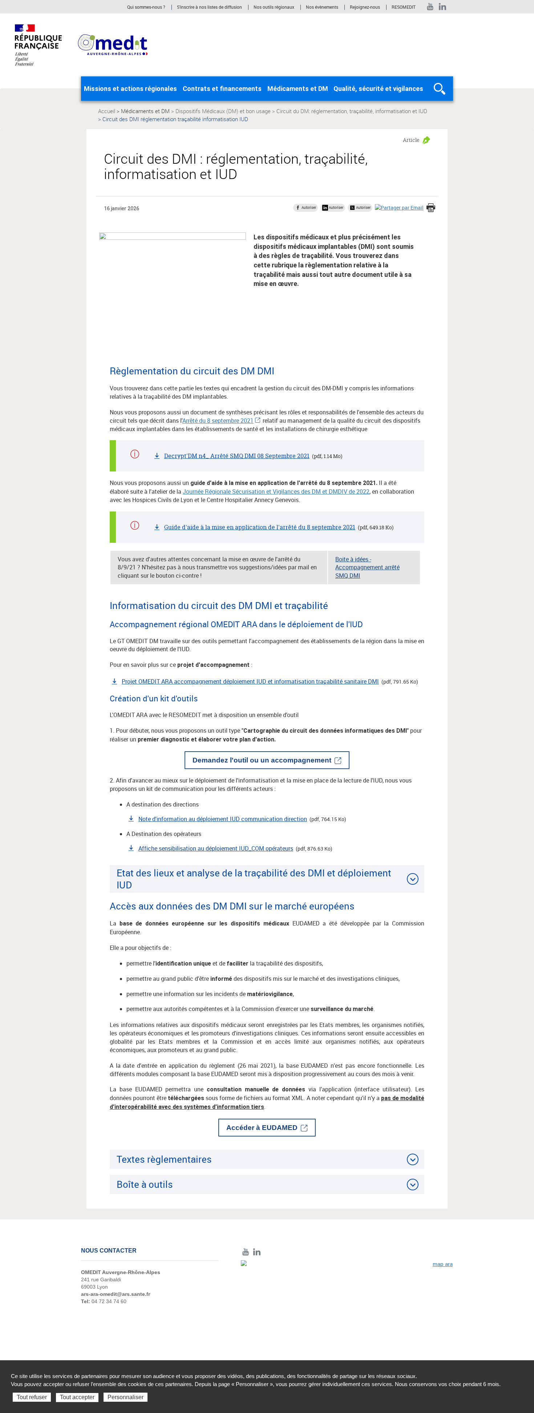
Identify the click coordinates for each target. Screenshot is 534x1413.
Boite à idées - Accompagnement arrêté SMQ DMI (367, 567)
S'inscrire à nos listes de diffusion (209, 7)
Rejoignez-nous (365, 7)
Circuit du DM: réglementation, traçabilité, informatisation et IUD (351, 111)
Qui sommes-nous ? (146, 7)
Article (411, 139)
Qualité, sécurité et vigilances (378, 88)
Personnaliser (125, 1397)
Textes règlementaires (164, 1159)
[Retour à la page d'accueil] (113, 44)
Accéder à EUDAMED (262, 1127)
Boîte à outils (145, 1184)
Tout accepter (77, 1397)
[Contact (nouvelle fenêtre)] (347, 1310)
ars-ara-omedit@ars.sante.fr (115, 1294)
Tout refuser (32, 1397)
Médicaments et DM (297, 88)
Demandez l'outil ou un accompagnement (262, 760)
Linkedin (443, 7)
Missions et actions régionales (130, 88)
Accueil (106, 111)
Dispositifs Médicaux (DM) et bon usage (223, 111)
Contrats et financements (222, 88)
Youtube (430, 7)
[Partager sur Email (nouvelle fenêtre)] (399, 207)
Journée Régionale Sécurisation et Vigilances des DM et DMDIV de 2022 (276, 491)
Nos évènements (322, 7)
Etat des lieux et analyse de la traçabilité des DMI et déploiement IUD (254, 879)
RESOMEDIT (404, 7)
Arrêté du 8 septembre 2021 (218, 421)
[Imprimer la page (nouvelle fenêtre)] (430, 208)
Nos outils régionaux (274, 7)
